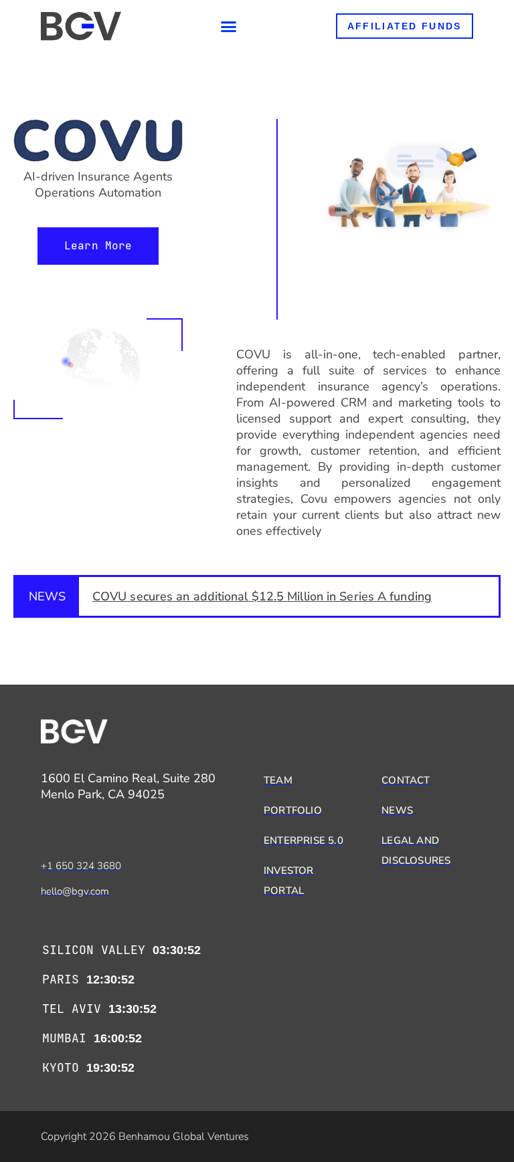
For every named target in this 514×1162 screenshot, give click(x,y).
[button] (229, 26)
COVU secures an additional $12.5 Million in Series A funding (262, 596)
